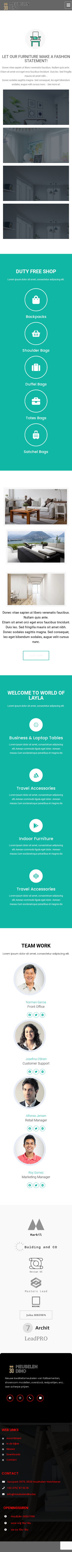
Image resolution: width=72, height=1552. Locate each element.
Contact (11, 1459)
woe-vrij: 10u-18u (21, 1523)
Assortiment (13, 1438)
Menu (68, 5)
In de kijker (12, 1443)
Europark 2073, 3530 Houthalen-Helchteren (33, 1481)
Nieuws (10, 1449)
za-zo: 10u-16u (19, 1529)
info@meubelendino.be (21, 1494)
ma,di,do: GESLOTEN (22, 1516)
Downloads (13, 1454)
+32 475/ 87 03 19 (17, 1488)
